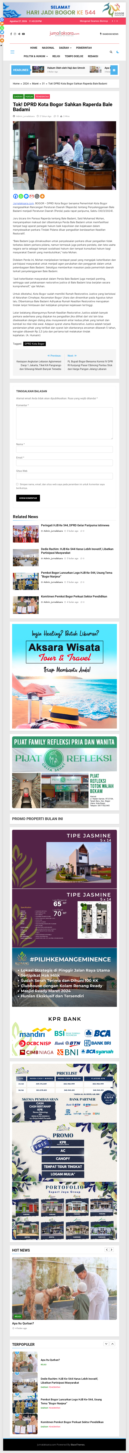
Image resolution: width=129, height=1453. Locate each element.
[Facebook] (15, 196)
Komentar (22, 405)
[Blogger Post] (37, 196)
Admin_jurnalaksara (25, 116)
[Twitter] (2, 32)
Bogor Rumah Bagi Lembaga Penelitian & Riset (68, 1401)
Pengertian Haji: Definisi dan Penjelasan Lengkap (69, 1422)
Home (33, 47)
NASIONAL (48, 47)
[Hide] (1, 45)
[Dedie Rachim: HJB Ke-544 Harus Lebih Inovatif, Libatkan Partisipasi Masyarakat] (101, 70)
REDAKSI (93, 56)
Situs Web (21, 470)
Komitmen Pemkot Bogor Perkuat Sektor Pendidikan (80, 21)
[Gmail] (31, 196)
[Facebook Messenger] (26, 196)
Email (20, 457)
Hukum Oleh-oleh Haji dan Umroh (33, 67)
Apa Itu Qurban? (81, 67)
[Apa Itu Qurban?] (63, 69)
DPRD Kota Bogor (34, 343)
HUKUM (29, 96)
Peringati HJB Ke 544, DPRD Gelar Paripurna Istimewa (75, 525)
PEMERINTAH (84, 47)
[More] (42, 196)
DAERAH (64, 47)
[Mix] (2, 24)
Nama (20, 444)
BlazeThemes (77, 1444)
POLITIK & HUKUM (34, 56)
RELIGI (56, 56)
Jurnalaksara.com (23, 203)
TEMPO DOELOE (74, 56)
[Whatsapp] (21, 196)
